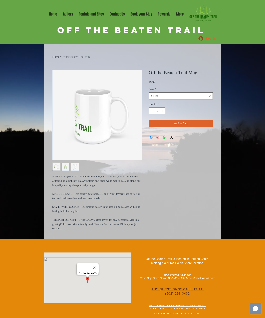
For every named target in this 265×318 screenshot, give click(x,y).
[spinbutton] (157, 111)
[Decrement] (151, 111)
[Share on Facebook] (151, 137)
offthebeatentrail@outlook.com (197, 278)
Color (152, 89)
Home (55, 56)
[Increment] (162, 111)
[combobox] (181, 95)
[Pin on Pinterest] (158, 137)
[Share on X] (171, 137)
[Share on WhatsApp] (165, 137)
